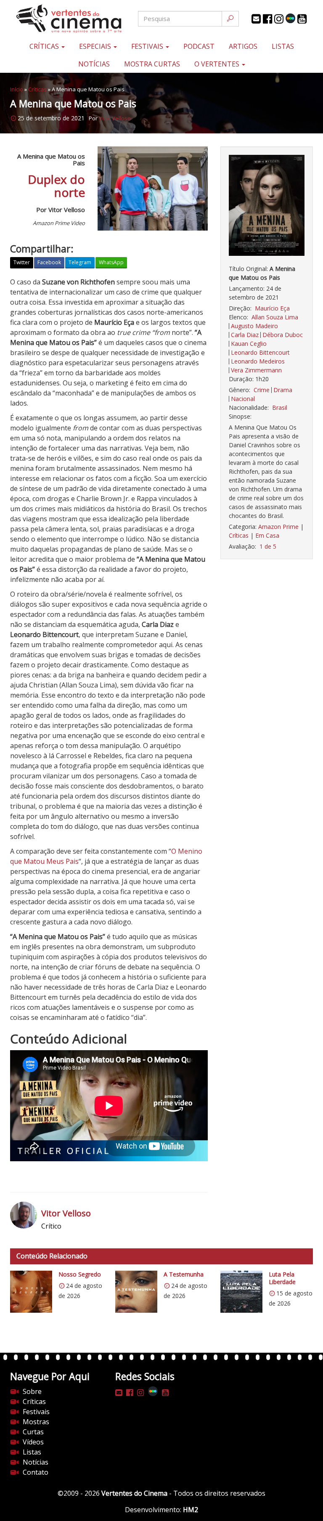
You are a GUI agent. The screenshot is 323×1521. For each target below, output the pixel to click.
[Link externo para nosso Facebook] (267, 18)
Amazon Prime (278, 527)
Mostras (36, 1421)
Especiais (96, 46)
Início (16, 89)
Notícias (94, 64)
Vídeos (33, 1442)
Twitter (21, 262)
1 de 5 (267, 546)
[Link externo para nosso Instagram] (278, 18)
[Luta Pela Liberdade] (241, 1292)
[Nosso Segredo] (31, 1292)
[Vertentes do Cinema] (60, 18)
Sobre (32, 1391)
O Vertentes (217, 64)
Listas (283, 46)
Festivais (148, 46)
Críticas (45, 46)
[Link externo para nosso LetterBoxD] (290, 18)
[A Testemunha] (136, 1292)
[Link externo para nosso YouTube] (302, 18)
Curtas (33, 1431)
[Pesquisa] (230, 19)
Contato (35, 1472)
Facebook (49, 262)
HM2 (190, 1509)
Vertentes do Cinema (134, 1493)
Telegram (80, 262)
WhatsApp (111, 262)
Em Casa (267, 535)
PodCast (198, 46)
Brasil (279, 407)
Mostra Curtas (152, 64)
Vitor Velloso (115, 118)
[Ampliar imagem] (266, 205)
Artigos (243, 46)
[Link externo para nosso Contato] (256, 18)
